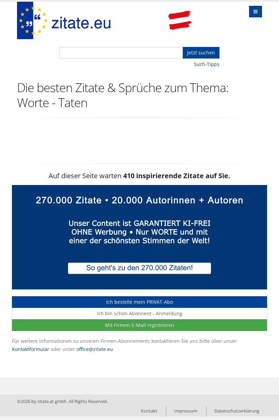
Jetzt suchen (201, 52)
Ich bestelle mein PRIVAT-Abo (139, 302)
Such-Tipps (206, 64)
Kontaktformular (30, 349)
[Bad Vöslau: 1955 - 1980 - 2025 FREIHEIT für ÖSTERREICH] (180, 20)
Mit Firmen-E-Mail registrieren (139, 325)
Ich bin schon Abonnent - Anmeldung (139, 313)
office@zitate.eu (95, 349)
